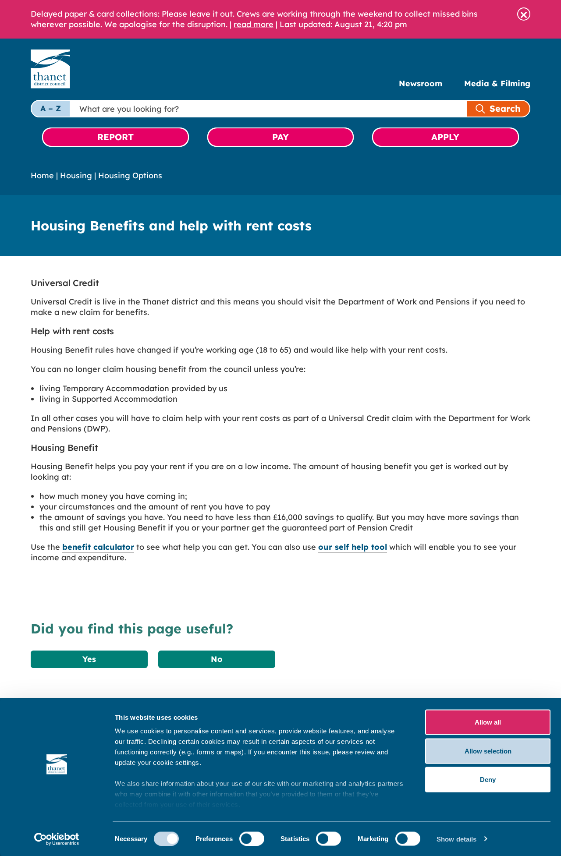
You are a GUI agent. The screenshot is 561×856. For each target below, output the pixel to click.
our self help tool (352, 547)
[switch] (251, 838)
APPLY (445, 136)
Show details (456, 838)
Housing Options (130, 175)
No (217, 659)
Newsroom (420, 83)
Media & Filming (497, 83)
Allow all (488, 722)
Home (42, 175)
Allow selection (488, 750)
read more (253, 24)
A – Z (50, 108)
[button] (523, 14)
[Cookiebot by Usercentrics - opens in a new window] (56, 838)
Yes (89, 659)
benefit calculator (98, 547)
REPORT (115, 136)
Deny (488, 779)
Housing (76, 175)
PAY (280, 136)
